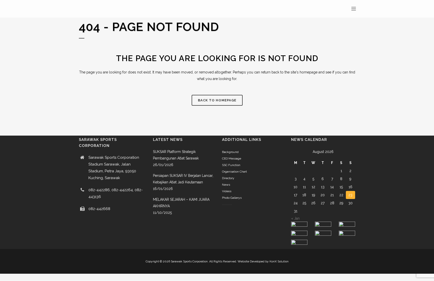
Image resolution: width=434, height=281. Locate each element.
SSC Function (231, 165)
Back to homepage (217, 100)
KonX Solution (279, 261)
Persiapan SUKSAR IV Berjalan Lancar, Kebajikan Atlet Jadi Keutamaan (183, 179)
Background (230, 152)
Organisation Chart (234, 171)
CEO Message (231, 158)
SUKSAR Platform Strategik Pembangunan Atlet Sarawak (176, 155)
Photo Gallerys (232, 197)
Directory (228, 178)
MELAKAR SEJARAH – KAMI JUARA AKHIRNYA (181, 202)
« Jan (295, 218)
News (226, 184)
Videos (226, 191)
